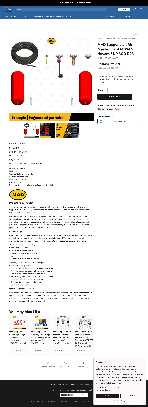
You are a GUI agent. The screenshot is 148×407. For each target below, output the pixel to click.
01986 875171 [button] (112, 16)
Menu (8, 16)
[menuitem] (133, 32)
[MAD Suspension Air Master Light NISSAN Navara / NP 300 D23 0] (31, 130)
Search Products (48, 366)
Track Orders (82, 366)
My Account (65, 366)
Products (18, 16)
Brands (69, 16)
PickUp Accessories (33, 16)
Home (99, 38)
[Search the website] (104, 9)
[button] (8, 9)
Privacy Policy (52, 401)
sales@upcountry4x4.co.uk (87, 384)
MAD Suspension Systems (124, 38)
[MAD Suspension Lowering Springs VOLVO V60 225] (19, 322)
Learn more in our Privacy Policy (107, 387)
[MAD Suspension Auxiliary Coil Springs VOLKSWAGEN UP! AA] (41, 322)
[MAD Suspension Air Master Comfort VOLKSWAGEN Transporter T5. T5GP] (85, 322)
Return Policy (75, 401)
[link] (120, 400)
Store (108, 38)
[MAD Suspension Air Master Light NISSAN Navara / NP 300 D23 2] (67, 130)
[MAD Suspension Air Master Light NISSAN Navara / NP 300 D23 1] (47, 130)
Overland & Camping (53, 16)
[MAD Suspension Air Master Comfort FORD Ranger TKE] (63, 322)
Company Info (87, 401)
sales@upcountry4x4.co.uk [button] (131, 16)
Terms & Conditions (37, 401)
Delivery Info (63, 401)
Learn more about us (103, 390)
